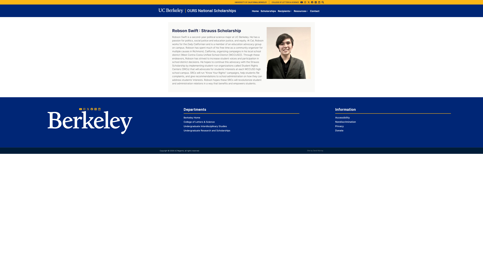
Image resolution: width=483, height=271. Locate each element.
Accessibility (342, 117)
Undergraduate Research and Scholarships (207, 130)
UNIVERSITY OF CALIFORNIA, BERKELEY (251, 2)
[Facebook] (312, 2)
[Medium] (315, 2)
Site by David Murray (315, 151)
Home (255, 11)
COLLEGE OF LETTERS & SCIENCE (285, 2)
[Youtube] (301, 2)
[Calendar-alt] (319, 2)
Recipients (284, 11)
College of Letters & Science (199, 122)
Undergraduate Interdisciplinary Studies (205, 126)
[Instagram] (305, 2)
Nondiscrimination (345, 121)
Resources (300, 11)
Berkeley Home (192, 117)
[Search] (323, 2)
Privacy (339, 126)
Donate (339, 130)
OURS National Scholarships (211, 10)
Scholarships (268, 11)
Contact (314, 11)
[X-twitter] (308, 2)
